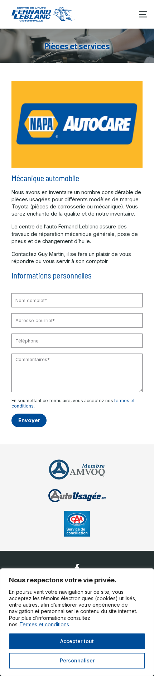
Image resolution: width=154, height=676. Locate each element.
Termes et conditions (44, 624)
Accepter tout (77, 641)
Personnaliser (77, 660)
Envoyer (29, 420)
